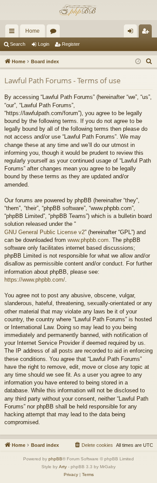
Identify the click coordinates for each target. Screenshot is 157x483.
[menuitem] (149, 61)
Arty (63, 466)
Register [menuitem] (147, 32)
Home (32, 31)
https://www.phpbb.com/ (34, 279)
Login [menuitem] (132, 32)
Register (71, 44)
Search (17, 44)
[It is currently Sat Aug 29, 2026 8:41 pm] (138, 62)
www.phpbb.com (88, 240)
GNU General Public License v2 (44, 232)
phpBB (55, 458)
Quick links (13, 32)
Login (43, 44)
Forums (55, 32)
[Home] (78, 10)
